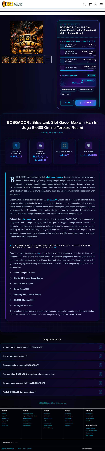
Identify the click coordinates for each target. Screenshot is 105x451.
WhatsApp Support (48, 418)
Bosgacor (4, 413)
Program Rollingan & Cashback (29, 416)
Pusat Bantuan (47, 413)
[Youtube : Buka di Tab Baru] (102, 449)
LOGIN (67, 103)
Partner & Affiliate (89, 433)
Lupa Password (68, 418)
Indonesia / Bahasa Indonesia (8, 448)
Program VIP (67, 425)
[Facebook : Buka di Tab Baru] (94, 449)
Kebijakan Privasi (47, 423)
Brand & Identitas (89, 435)
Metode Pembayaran (27, 418)
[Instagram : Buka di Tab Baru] (100, 449)
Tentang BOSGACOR (90, 428)
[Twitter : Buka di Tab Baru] (97, 449)
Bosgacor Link (5, 420)
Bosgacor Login (5, 418)
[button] (90, 4)
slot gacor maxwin (54, 177)
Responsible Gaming (48, 427)
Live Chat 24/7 (47, 416)
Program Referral (26, 425)
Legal (24, 448)
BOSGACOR (52, 200)
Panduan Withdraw (27, 423)
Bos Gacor (4, 423)
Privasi (19, 448)
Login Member (68, 413)
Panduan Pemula (89, 416)
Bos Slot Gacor (5, 425)
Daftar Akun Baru (68, 416)
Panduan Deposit (26, 420)
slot (38, 253)
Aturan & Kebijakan (90, 418)
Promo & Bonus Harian (28, 413)
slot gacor (27, 219)
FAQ (45, 420)
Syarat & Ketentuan (48, 425)
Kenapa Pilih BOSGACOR (91, 430)
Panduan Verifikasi (69, 423)
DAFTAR (87, 103)
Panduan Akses (89, 413)
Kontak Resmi (89, 420)
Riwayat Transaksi (69, 420)
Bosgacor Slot (5, 416)
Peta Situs (29, 448)
